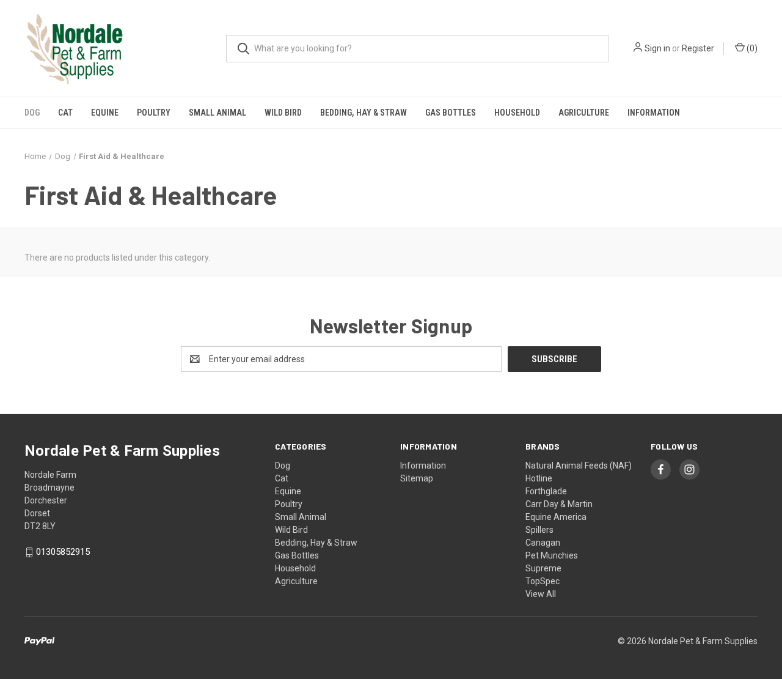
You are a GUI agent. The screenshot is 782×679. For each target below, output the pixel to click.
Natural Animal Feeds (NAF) (578, 465)
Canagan (542, 542)
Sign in (657, 48)
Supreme (543, 568)
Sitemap (416, 478)
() (751, 48)
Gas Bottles (450, 112)
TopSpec (542, 581)
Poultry (153, 112)
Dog (32, 112)
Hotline (538, 478)
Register (698, 48)
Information (653, 112)
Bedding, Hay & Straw (363, 112)
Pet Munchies (551, 555)
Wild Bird (283, 112)
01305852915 (63, 552)
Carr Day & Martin (559, 504)
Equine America (555, 517)
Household (517, 112)
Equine (105, 112)
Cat (65, 112)
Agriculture (583, 112)
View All (540, 594)
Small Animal (217, 112)
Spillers (539, 530)
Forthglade (546, 491)
